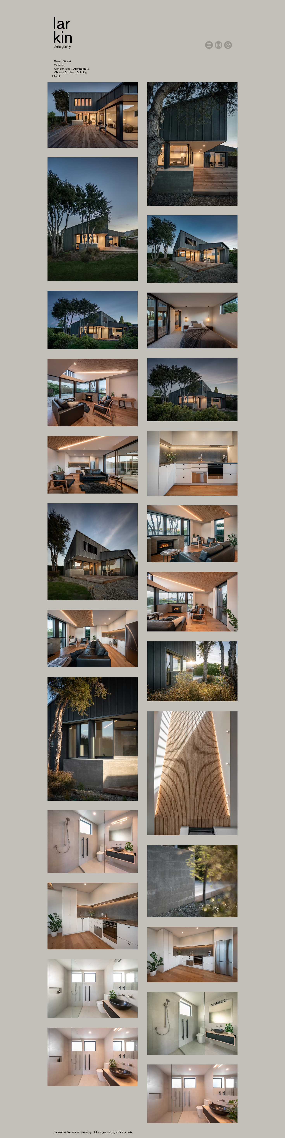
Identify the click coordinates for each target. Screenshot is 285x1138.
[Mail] (209, 45)
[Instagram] (218, 45)
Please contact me (65, 1132)
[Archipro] (228, 45)
